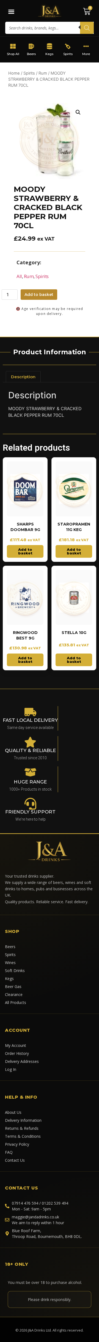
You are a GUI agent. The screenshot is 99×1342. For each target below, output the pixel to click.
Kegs (50, 54)
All (19, 276)
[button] (78, 112)
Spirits (67, 54)
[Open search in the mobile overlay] (49, 28)
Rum (42, 73)
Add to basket (38, 294)
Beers (31, 54)
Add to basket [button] (25, 551)
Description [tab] (23, 376)
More (86, 54)
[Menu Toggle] (11, 11)
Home (14, 73)
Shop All (13, 54)
